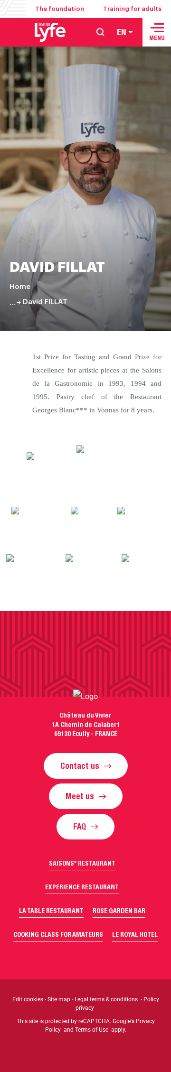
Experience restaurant (82, 887)
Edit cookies (27, 999)
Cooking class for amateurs (58, 934)
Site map (59, 999)
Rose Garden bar (119, 910)
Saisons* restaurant (82, 863)
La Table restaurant (51, 910)
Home (20, 286)
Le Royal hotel (135, 934)
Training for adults (132, 9)
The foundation (59, 9)
